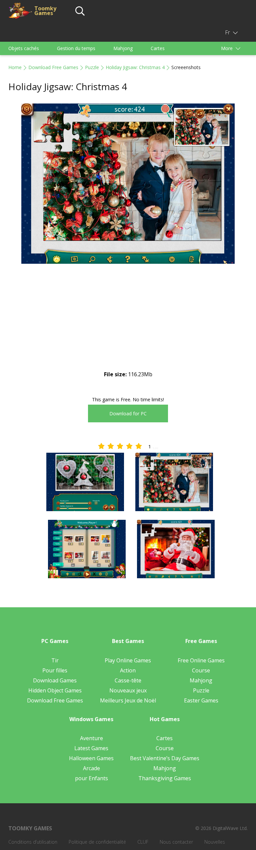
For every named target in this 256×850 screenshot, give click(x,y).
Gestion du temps (76, 48)
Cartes (158, 48)
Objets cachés (23, 48)
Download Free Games (53, 67)
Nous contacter (176, 842)
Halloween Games (91, 758)
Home (15, 67)
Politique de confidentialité (97, 842)
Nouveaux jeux (128, 690)
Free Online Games (201, 660)
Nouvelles (214, 842)
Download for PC (128, 413)
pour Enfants (91, 778)
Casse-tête (128, 680)
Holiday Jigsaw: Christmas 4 (135, 67)
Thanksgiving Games (164, 778)
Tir (55, 660)
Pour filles (54, 670)
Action (128, 670)
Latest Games (91, 748)
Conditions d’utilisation (32, 842)
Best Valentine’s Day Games (164, 758)
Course (201, 670)
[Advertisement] (128, 323)
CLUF (142, 842)
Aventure (91, 738)
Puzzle (92, 67)
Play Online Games (128, 660)
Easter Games (201, 700)
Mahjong (123, 48)
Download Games (55, 680)
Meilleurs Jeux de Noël (128, 700)
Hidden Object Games (55, 690)
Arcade (91, 768)
